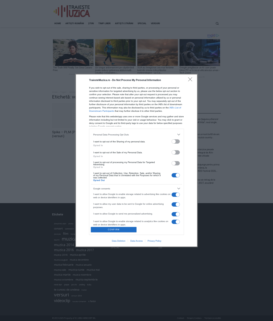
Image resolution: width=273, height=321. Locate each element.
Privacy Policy (154, 241)
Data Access (136, 241)
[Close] (191, 80)
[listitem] (136, 134)
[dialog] (136, 160)
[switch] (176, 141)
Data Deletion (118, 241)
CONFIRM (114, 229)
